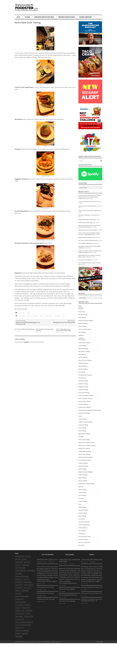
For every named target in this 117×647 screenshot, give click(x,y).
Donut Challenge (82, 430)
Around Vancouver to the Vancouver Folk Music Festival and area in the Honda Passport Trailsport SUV (89, 197)
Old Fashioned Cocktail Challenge (86, 483)
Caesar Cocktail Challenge (84, 329)
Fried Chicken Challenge (84, 351)
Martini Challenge (82, 469)
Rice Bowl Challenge (83, 381)
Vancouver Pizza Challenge (67, 601)
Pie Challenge (81, 372)
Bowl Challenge (82, 317)
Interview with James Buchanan (49, 560)
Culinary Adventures (85, 17)
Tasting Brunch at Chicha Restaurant (64, 322)
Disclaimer (80, 308)
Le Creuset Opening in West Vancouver (87, 201)
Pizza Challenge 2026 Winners (68, 595)
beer (17, 559)
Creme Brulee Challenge (84, 342)
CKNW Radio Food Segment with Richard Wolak (89, 410)
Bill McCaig (22, 316)
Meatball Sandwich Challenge (85, 472)
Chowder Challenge (83, 404)
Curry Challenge (82, 428)
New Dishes (19, 599)
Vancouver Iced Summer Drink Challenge (88, 210)
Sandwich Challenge (83, 510)
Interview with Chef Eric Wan (45, 587)
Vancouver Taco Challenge (84, 260)
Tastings (27, 17)
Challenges (81, 338)
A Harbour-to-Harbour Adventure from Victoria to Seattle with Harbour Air (95, 600)
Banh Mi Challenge (82, 314)
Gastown (35, 316)
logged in (27, 342)
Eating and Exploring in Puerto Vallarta (87, 230)
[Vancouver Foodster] (27, 10)
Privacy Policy (81, 311)
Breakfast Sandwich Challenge (85, 320)
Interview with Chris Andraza (45, 593)
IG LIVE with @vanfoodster (84, 460)
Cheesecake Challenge (84, 392)
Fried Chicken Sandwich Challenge (86, 442)
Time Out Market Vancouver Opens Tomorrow (44, 329)
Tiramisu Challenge (83, 539)
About (79, 305)
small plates (57, 316)
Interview (27, 588)
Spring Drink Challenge (83, 522)
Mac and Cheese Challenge (85, 360)
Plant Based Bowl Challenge (85, 375)
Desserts (30, 570)
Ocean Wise (19, 605)
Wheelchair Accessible (22, 630)
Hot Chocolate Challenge (84, 454)
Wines (24, 633)
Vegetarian (19, 628)
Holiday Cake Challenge (84, 448)
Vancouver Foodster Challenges (44, 17)
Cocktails (25, 565)
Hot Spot (18, 588)
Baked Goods (19, 556)
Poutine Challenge (82, 501)
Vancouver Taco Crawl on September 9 (87, 206)
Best (24, 559)
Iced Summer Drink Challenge (85, 457)
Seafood (29, 610)
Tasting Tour (28, 616)
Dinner (28, 316)
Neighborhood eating (21, 596)
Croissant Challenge (83, 425)
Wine (64, 316)
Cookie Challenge (82, 419)
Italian (41, 316)
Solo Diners (19, 613)
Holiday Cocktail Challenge (84, 451)
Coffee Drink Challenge (84, 413)
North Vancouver (20, 602)
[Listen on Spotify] (90, 180)
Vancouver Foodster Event (23, 625)
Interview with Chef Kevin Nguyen (47, 581)
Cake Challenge (82, 332)
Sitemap (80, 307)
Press (79, 504)
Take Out (18, 616)
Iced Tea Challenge (83, 357)
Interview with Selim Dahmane (46, 599)
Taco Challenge (82, 530)
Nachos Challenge (82, 366)
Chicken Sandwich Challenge (85, 398)
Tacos (27, 613)
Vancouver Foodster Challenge (24, 622)
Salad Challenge (82, 507)
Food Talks (81, 436)
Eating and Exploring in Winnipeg (86, 219)
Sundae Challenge (82, 527)
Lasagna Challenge (83, 463)
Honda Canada (28, 585)
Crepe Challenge (82, 345)
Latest (18, 17)
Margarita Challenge (83, 466)
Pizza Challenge (82, 495)
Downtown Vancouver (21, 576)
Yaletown (18, 636)
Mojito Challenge (82, 478)
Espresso (18, 579)
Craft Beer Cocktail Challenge (85, 422)
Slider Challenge (82, 516)
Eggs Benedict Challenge (84, 433)
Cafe (17, 565)
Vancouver (19, 619)
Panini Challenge (82, 489)
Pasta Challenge (82, 492)
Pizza (18, 608)
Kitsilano (25, 590)
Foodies (18, 582)
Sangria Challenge (82, 513)
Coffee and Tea (20, 568)
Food (26, 579)
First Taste (22, 312)
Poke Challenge (82, 378)
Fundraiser (27, 582)
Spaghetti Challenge (83, 386)
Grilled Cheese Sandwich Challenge (87, 445)
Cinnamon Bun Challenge (84, 407)
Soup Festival (81, 519)
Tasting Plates (81, 533)
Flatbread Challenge (83, 348)
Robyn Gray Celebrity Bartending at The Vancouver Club (28, 323)
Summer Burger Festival (84, 525)
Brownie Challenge (82, 323)
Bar (28, 556)
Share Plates (48, 316)
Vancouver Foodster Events (66, 17)
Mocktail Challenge (82, 475)
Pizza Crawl (81, 498)
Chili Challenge (81, 339)
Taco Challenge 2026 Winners (85, 243)
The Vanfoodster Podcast (84, 536)
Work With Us (81, 545)
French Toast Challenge (84, 439)
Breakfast (18, 562)
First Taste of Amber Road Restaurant (24, 329)
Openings (80, 486)
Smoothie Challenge (83, 383)
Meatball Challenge (83, 363)
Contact (80, 416)
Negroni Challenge (82, 480)
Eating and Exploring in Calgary (85, 222)
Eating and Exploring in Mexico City (86, 237)
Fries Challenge (82, 354)
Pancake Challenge (83, 369)
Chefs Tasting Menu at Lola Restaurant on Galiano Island (63, 329)
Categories (81, 335)
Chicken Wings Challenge (84, 401)
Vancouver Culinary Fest (84, 542)
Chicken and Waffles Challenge (85, 395)
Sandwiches (19, 610)
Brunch (27, 562)
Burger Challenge (82, 326)
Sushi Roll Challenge (83, 389)
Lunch (18, 593)
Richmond (25, 608)
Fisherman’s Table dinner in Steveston (87, 215)
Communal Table (20, 570)
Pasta (27, 605)
